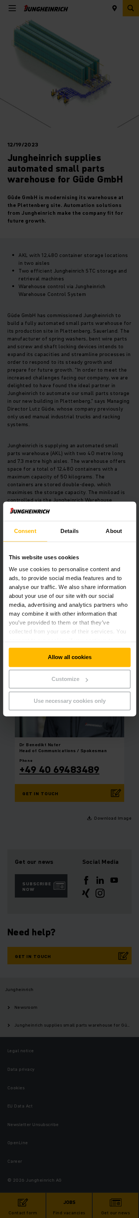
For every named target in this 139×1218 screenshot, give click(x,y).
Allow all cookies (70, 657)
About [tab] (114, 531)
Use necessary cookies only (70, 701)
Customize (65, 679)
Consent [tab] (25, 531)
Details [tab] (69, 531)
